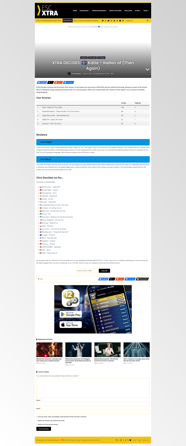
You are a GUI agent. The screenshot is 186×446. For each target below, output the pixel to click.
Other (137, 10)
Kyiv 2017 (84, 26)
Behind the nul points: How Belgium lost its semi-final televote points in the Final (78, 361)
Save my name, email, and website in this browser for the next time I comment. (62, 416)
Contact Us (145, 440)
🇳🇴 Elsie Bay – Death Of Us (49, 223)
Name (38, 400)
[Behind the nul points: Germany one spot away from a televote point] (49, 349)
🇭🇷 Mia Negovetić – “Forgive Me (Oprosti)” (54, 232)
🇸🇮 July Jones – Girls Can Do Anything (53, 229)
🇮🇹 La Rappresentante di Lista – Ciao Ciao (54, 205)
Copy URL (104, 271)
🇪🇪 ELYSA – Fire (45, 214)
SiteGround (96, 440)
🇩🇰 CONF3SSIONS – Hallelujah (50, 247)
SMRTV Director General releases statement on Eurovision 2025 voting (95, 20)
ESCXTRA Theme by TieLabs (71, 440)
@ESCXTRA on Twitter (101, 260)
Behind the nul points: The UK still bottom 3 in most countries (106, 360)
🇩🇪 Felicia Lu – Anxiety (47, 244)
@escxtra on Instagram (117, 260)
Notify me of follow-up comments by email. (51, 420)
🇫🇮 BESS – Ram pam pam (48, 238)
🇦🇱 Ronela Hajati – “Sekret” (49, 190)
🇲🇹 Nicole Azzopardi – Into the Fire (51, 220)
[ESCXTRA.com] (47, 10)
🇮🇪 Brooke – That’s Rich (48, 202)
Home (75, 10)
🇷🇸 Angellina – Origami (47, 241)
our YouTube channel (76, 263)
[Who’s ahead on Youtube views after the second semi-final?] (137, 349)
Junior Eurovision (98, 10)
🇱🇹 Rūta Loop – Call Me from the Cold (52, 211)
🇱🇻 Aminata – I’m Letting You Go (50, 208)
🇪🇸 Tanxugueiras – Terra (48, 193)
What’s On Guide (115, 10)
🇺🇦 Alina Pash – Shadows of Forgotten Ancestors (56, 217)
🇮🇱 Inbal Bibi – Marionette (48, 196)
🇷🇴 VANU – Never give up (48, 253)
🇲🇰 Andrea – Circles (46, 199)
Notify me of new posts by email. (48, 424)
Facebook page (140, 260)
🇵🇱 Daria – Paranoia (46, 226)
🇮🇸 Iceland (101, 57)
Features (84, 57)
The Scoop (128, 10)
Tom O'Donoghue (76, 73)
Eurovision (84, 10)
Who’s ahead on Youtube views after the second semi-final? (136, 360)
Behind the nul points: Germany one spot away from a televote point (49, 360)
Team (145, 10)
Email (38, 408)
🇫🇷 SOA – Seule (45, 250)
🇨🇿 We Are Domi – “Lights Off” (50, 187)
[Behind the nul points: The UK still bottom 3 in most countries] (107, 349)
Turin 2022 (92, 57)
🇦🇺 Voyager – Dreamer (47, 235)
